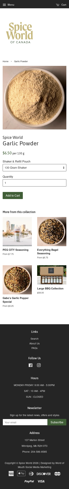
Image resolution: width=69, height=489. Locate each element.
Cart (63, 4)
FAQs (34, 348)
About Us (34, 343)
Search (35, 338)
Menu (10, 4)
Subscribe (57, 422)
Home (5, 61)
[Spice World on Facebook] (30, 366)
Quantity (8, 176)
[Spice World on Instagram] (39, 366)
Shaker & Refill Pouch (16, 161)
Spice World (25, 463)
